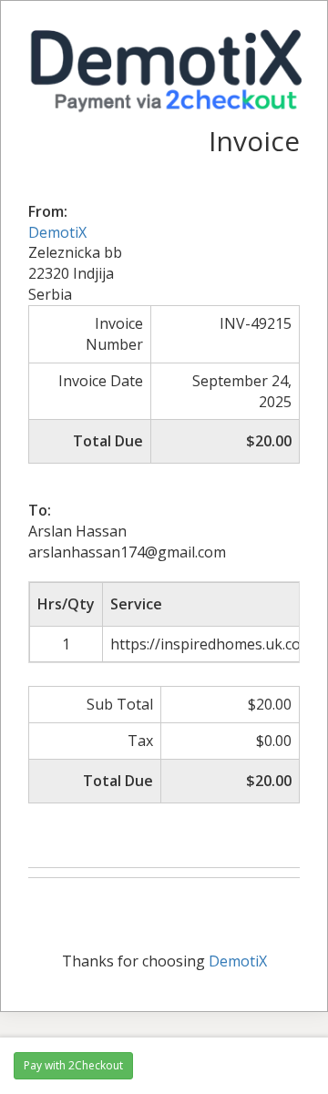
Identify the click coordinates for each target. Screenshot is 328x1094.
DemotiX (57, 232)
